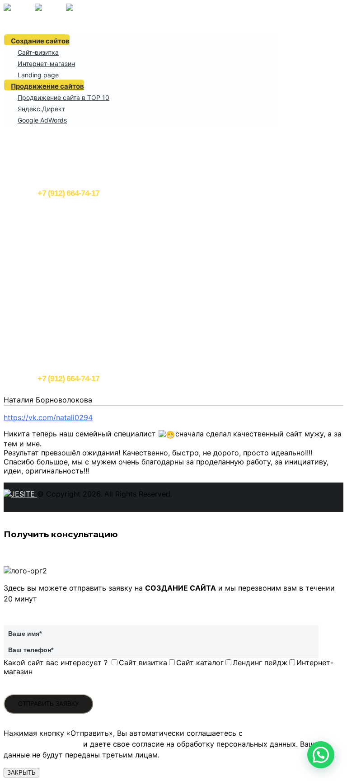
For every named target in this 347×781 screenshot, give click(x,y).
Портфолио (29, 141)
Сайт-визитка (38, 52)
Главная (23, 20)
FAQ (17, 131)
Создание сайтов (40, 41)
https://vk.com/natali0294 (48, 417)
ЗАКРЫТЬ (21, 772)
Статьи (22, 162)
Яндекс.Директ (41, 109)
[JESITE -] (50, 8)
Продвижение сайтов (47, 86)
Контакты (26, 172)
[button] (320, 754)
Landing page (38, 75)
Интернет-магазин (46, 63)
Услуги (21, 30)
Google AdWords (42, 120)
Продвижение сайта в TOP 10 (63, 97)
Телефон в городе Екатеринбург (87, 188)
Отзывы (23, 152)
